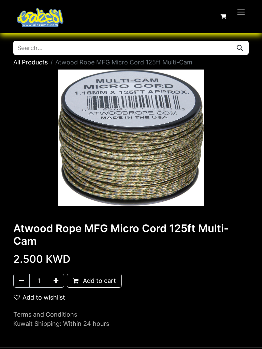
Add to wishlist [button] (44, 297)
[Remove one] (21, 281)
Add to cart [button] (98, 280)
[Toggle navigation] (241, 12)
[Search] (240, 48)
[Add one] (56, 281)
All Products (30, 62)
